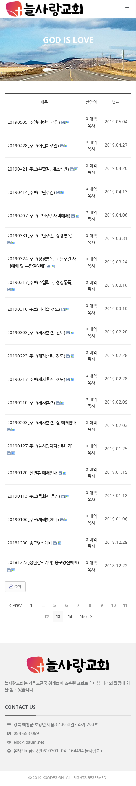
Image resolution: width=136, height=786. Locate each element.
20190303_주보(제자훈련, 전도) (36, 332)
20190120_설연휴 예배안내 (33, 473)
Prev (16, 605)
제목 (44, 102)
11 (125, 605)
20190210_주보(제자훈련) (31, 402)
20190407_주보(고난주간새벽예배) (39, 216)
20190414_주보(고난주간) (31, 192)
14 (69, 617)
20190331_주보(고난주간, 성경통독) (40, 235)
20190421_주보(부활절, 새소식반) (38, 169)
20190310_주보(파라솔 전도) (34, 309)
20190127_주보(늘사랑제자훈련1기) (40, 446)
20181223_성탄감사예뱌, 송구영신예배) (43, 562)
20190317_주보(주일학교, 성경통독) (40, 282)
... (42, 605)
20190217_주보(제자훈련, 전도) (36, 379)
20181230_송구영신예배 (30, 543)
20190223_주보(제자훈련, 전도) (36, 356)
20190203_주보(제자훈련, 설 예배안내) (42, 422)
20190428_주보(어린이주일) (33, 145)
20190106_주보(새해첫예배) (33, 519)
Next (84, 617)
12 (46, 617)
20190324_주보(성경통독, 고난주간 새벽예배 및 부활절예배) (41, 262)
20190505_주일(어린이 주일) (34, 122)
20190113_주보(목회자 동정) (34, 496)
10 (113, 605)
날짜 (116, 102)
